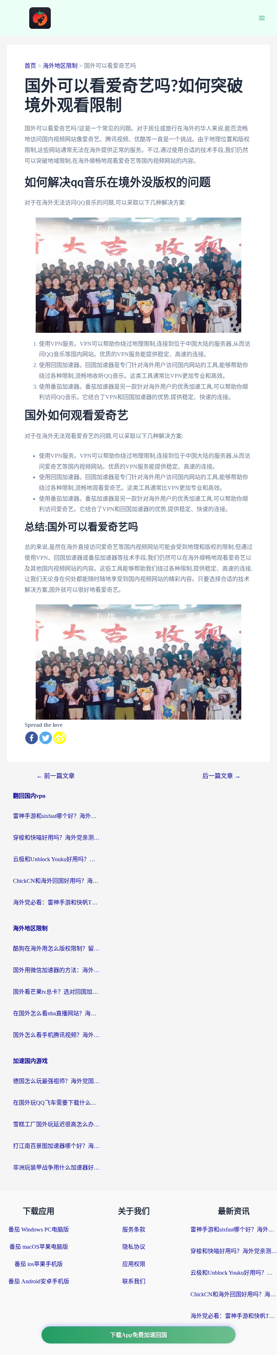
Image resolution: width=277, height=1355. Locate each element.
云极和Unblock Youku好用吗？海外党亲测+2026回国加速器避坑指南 (56, 859)
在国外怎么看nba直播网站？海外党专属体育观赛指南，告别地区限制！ (56, 1013)
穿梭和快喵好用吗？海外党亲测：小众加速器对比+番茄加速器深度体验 (56, 838)
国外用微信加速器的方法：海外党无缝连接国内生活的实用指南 (56, 970)
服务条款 (133, 1229)
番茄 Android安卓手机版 (38, 1281)
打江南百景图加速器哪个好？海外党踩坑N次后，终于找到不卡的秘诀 (56, 1146)
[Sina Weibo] (59, 738)
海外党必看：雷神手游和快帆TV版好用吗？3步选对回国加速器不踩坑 (56, 902)
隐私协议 (133, 1247)
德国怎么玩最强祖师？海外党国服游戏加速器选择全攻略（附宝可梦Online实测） (56, 1081)
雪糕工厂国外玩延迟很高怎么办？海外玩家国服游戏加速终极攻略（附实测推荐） (56, 1124)
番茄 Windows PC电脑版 (38, 1229)
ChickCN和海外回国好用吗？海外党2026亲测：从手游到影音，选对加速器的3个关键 (56, 881)
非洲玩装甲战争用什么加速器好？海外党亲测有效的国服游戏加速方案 (56, 1167)
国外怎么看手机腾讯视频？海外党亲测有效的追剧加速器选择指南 (56, 1035)
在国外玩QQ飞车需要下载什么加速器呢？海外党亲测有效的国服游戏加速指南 (56, 1103)
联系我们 (133, 1281)
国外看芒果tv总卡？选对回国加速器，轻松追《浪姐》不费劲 (56, 992)
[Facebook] (31, 738)
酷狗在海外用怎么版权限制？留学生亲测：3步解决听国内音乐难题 (56, 948)
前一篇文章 (55, 776)
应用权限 (133, 1264)
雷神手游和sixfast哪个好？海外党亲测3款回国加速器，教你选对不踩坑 (56, 816)
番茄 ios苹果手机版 (38, 1264)
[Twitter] (45, 738)
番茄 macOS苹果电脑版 (38, 1247)
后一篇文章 (221, 776)
